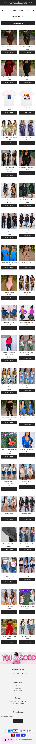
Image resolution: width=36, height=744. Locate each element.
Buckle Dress (9, 606)
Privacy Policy (18, 690)
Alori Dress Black (9, 167)
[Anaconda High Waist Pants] (27, 158)
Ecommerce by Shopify (26, 739)
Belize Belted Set (26, 262)
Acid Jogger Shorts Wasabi (9, 137)
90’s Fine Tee (9, 107)
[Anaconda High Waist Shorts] (9, 190)
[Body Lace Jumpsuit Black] (9, 408)
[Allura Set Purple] (27, 128)
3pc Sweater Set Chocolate (9, 46)
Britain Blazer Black (26, 513)
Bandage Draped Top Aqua (9, 262)
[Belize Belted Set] (27, 253)
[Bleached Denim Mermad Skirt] (9, 376)
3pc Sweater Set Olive (27, 46)
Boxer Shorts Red (9, 513)
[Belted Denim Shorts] (9, 313)
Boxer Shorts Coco (26, 481)
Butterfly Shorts (26, 636)
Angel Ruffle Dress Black (26, 200)
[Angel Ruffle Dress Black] (27, 190)
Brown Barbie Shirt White (9, 574)
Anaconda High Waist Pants (26, 167)
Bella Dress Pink (9, 292)
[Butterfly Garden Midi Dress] (27, 597)
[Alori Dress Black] (9, 158)
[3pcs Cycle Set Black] (27, 68)
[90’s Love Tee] (27, 98)
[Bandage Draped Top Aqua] (9, 253)
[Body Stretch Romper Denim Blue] (27, 408)
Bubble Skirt (26, 574)
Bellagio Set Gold (26, 292)
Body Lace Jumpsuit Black (9, 417)
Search (18, 686)
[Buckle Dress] (9, 597)
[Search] (28, 10)
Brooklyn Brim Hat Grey (9, 544)
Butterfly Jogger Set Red (9, 636)
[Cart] (33, 10)
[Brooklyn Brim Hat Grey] (9, 534)
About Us (18, 688)
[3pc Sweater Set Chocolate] (9, 37)
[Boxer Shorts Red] (9, 504)
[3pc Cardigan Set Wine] (9, 68)
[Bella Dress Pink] (9, 283)
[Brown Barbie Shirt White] (9, 565)
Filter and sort (18, 23)
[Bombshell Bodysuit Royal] (27, 440)
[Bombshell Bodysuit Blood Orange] (9, 440)
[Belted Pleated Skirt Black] (27, 313)
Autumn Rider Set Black (26, 230)
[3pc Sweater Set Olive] (27, 37)
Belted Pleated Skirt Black (27, 322)
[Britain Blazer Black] (27, 504)
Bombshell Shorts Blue (9, 481)
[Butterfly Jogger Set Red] (9, 627)
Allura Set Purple (26, 137)
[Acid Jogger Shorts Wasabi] (9, 128)
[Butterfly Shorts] (27, 627)
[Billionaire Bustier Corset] (27, 343)
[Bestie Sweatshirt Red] (9, 343)
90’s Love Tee (26, 107)
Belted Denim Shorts (9, 322)
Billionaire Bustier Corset (26, 352)
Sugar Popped (18, 10)
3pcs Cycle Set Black (26, 77)
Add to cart (9, 549)
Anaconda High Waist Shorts (9, 200)
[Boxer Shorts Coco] (27, 472)
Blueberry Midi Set (27, 385)
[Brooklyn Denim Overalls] (27, 534)
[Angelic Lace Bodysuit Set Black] (9, 221)
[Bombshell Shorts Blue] (9, 472)
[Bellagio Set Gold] (27, 283)
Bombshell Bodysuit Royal (27, 449)
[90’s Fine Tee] (9, 98)
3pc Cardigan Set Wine (9, 77)
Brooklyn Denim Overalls (26, 544)
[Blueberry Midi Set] (27, 376)
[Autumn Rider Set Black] (27, 221)
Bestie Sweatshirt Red (9, 352)
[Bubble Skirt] (27, 565)
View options (9, 52)
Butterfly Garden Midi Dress (26, 606)
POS (17, 739)
